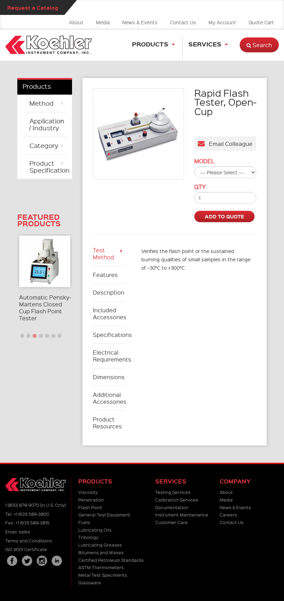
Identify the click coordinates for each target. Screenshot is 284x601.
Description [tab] (108, 292)
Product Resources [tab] (107, 423)
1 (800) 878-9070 (22, 505)
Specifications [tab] (109, 334)
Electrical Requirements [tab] (109, 356)
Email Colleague (228, 143)
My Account (222, 22)
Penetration (91, 500)
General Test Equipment (104, 514)
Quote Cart (261, 22)
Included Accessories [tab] (109, 313)
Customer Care (171, 522)
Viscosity (88, 492)
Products (150, 44)
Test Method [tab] (103, 253)
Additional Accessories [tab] (109, 398)
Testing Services (172, 492)
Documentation (171, 507)
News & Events (140, 22)
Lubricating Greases (100, 545)
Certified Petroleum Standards (111, 560)
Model (204, 161)
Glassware (89, 582)
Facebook (12, 561)
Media (103, 22)
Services (204, 44)
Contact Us (183, 22)
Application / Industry (46, 124)
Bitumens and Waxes (101, 552)
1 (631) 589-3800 (31, 514)
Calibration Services (176, 500)
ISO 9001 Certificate (26, 549)
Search (261, 45)
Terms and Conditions (28, 540)
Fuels (84, 522)
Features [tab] (105, 274)
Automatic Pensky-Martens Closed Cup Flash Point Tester (45, 308)
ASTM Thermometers (101, 567)
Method (41, 103)
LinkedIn (57, 561)
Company (235, 481)
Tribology (88, 537)
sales (24, 531)
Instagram (42, 561)
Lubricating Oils (95, 530)
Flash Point (90, 507)
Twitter (27, 561)
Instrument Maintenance (181, 514)
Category (44, 145)
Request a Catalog (32, 7)
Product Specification (48, 166)
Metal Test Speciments (102, 575)
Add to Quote (224, 216)
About (76, 22)
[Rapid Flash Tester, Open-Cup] (138, 134)
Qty (200, 186)
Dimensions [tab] (109, 377)
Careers (228, 514)
